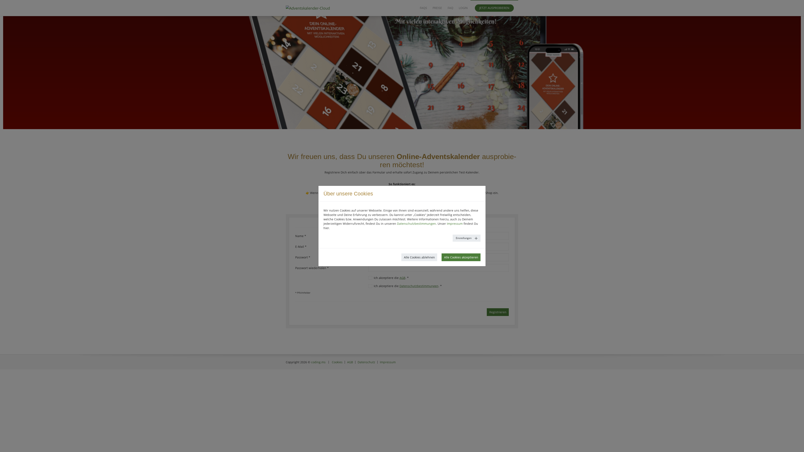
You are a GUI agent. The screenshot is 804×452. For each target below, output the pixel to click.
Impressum (455, 224)
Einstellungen (464, 238)
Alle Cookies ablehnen (419, 257)
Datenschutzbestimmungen (416, 224)
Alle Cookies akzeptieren (461, 257)
